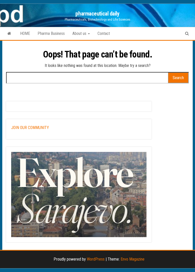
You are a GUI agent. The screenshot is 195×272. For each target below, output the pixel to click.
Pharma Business (51, 33)
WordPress (96, 259)
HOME (25, 33)
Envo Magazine (132, 259)
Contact (104, 33)
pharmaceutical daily (97, 13)
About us (79, 33)
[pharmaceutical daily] (9, 33)
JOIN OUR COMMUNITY (30, 127)
